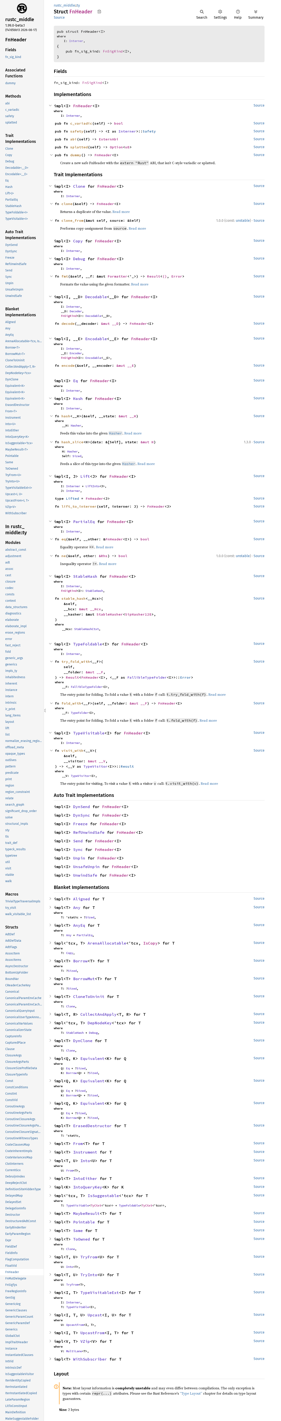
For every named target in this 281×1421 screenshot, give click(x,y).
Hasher (76, 425)
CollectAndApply (98, 1014)
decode (68, 323)
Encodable (96, 338)
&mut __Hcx (90, 609)
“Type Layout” (191, 1393)
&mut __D (110, 323)
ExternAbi (109, 139)
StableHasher (110, 614)
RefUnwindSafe (88, 832)
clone (66, 204)
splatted (79, 147)
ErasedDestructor (92, 1125)
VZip (85, 1341)
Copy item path (99, 11)
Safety (149, 131)
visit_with (72, 750)
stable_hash (73, 598)
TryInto (88, 1274)
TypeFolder (79, 713)
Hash (78, 398)
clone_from (72, 220)
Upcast (95, 1314)
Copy (78, 240)
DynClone (82, 1040)
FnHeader (82, 105)
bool (118, 123)
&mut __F (94, 672)
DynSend (81, 806)
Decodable (96, 296)
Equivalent (92, 1058)
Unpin (79, 858)
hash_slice (72, 442)
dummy (75, 155)
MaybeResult (86, 1213)
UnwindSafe (85, 875)
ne (63, 556)
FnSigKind (113, 51)
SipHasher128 (138, 614)
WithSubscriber (90, 1359)
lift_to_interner (79, 506)
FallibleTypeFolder (147, 677)
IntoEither (85, 1178)
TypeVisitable (88, 733)
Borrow (80, 960)
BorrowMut (84, 978)
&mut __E (125, 365)
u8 (127, 147)
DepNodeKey (100, 1022)
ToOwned (81, 1239)
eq (63, 539)
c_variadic (81, 123)
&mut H (147, 442)
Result (153, 276)
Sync (78, 849)
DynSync (81, 815)
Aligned (81, 898)
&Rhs (103, 556)
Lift (85, 476)
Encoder (76, 353)
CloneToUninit (88, 996)
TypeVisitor (95, 766)
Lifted (72, 498)
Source (59, 17)
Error (176, 276)
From (78, 1143)
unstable (243, 220)
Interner (76, 41)
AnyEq (79, 925)
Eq (75, 380)
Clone (79, 186)
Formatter (117, 276)
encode (68, 365)
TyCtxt (96, 1205)
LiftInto (92, 486)
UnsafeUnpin (86, 866)
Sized (76, 456)
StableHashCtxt (86, 629)
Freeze (80, 823)
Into (85, 1160)
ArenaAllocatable (107, 943)
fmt (64, 276)
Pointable (84, 1222)
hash (65, 416)
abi (73, 139)
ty (78, 5)
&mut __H (127, 416)
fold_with (71, 703)
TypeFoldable (87, 644)
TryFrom (88, 1256)
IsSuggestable (103, 1195)
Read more (121, 211)
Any (76, 907)
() (164, 276)
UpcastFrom (75, 1325)
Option (116, 147)
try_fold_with (75, 661)
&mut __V (96, 761)
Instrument (85, 1152)
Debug (79, 258)
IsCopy (150, 943)
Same (78, 1230)
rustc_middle (64, 5)
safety (76, 131)
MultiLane (74, 1351)
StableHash (85, 576)
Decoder (76, 311)
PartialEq (84, 521)
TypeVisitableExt (99, 1292)
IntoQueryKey (87, 1187)
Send (78, 840)
